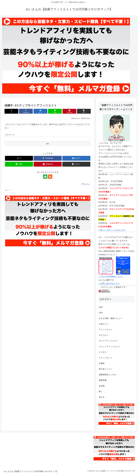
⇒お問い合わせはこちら (109, 283)
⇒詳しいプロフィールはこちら (111, 230)
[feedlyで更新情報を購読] (45, 176)
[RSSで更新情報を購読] (50, 176)
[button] (84, 111)
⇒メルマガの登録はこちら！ (111, 276)
